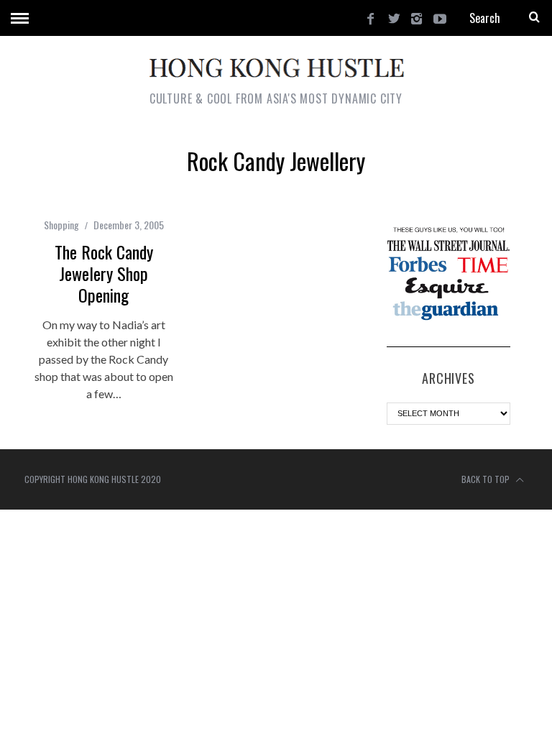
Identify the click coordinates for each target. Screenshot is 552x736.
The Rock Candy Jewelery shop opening (104, 273)
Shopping (61, 224)
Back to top (486, 479)
